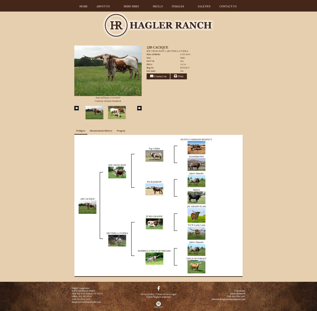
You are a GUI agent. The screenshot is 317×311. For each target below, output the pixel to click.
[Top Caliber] (154, 155)
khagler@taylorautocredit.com (86, 301)
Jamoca (196, 189)
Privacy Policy (148, 294)
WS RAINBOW (154, 181)
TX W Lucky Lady (196, 225)
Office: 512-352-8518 (82, 296)
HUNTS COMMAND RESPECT (196, 139)
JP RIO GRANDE (154, 216)
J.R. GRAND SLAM (196, 206)
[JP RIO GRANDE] (154, 223)
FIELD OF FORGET (197, 258)
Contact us (159, 76)
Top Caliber (154, 148)
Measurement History (101, 130)
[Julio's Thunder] (196, 180)
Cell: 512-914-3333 (81, 299)
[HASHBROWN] (196, 164)
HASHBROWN (196, 156)
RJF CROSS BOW (155, 50)
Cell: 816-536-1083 (236, 296)
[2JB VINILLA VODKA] (117, 240)
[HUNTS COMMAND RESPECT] (196, 147)
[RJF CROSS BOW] (117, 172)
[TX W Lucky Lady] (196, 232)
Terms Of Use (162, 294)
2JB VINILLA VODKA (177, 50)
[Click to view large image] (108, 70)
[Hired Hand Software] (158, 306)
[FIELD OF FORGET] (196, 266)
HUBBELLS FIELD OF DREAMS (154, 250)
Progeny (121, 130)
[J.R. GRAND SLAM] (196, 214)
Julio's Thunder (196, 173)
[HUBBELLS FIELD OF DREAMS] (154, 258)
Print (180, 76)
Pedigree (80, 130)
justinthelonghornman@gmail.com (228, 299)
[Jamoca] (196, 197)
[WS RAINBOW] (154, 189)
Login (173, 294)
